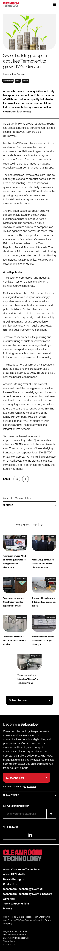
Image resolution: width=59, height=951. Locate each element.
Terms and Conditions (16, 903)
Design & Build (8, 80)
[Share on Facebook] (25, 479)
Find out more (11, 795)
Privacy (7, 908)
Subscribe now (18, 700)
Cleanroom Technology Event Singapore (27, 893)
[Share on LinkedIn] (17, 479)
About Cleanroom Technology (21, 869)
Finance (25, 80)
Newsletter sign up (14, 879)
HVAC (18, 80)
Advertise (9, 898)
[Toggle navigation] (54, 4)
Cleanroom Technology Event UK (23, 888)
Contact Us (10, 884)
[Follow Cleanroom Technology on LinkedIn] (29, 835)
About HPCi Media (14, 874)
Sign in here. (30, 786)
